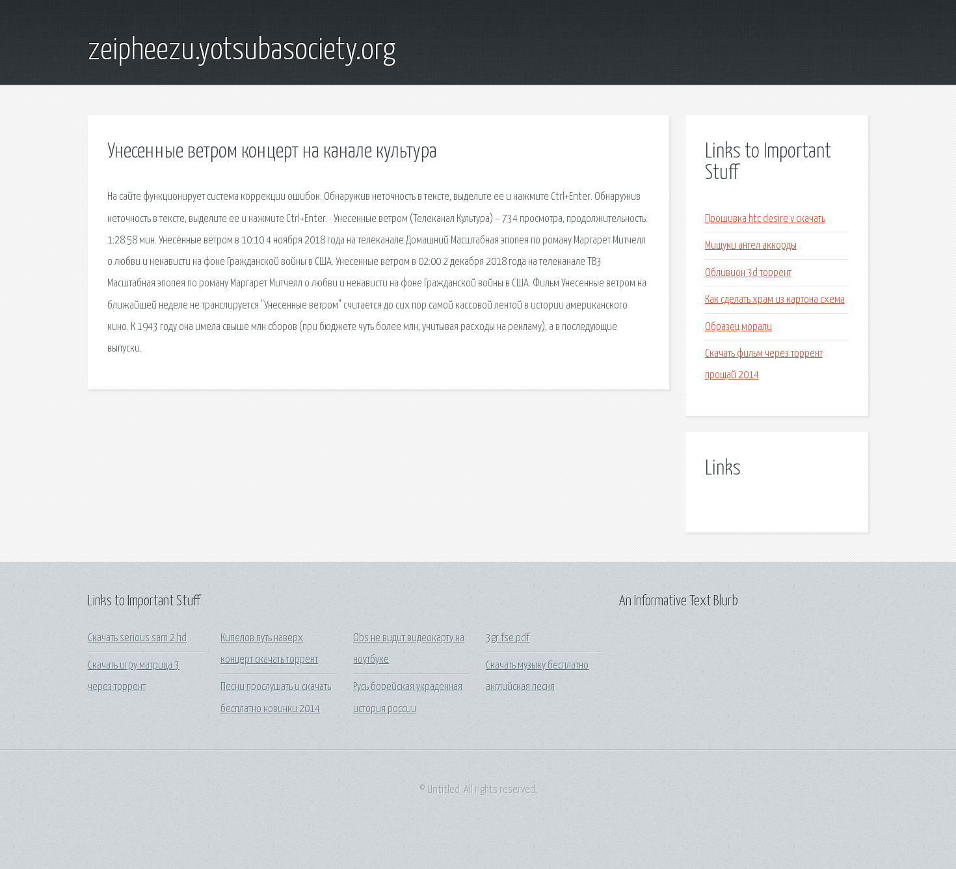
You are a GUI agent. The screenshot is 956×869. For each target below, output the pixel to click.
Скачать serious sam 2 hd (137, 638)
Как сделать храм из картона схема (775, 299)
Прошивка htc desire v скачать (765, 219)
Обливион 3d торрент (748, 273)
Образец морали (738, 327)
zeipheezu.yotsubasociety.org (241, 51)
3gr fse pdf (507, 638)
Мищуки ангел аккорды (751, 245)
